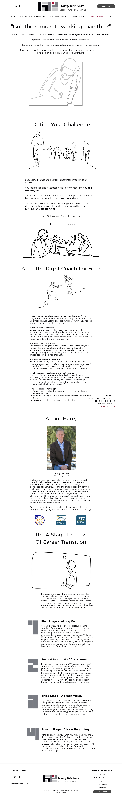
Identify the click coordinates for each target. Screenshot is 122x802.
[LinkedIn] (16, 6)
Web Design (57, 792)
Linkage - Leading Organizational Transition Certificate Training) (60, 509)
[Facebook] (19, 6)
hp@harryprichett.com (19, 784)
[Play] (51, 224)
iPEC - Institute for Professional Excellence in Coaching (57, 507)
